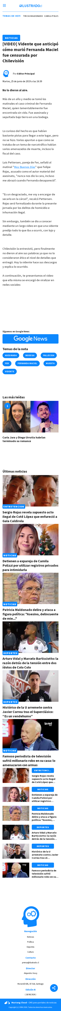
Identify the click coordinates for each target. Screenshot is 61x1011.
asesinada (11, 355)
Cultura (30, 952)
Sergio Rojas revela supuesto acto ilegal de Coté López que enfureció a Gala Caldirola (30, 516)
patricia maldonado (30, 16)
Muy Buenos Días (24, 167)
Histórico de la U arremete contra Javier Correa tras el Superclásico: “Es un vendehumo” (28, 711)
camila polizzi (50, 16)
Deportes (10, 652)
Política (30, 942)
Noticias (11, 37)
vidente (9, 371)
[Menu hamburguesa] (4, 6)
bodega (29, 355)
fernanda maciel (27, 363)
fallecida (48, 355)
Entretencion (13, 506)
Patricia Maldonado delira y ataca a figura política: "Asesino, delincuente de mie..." (30, 614)
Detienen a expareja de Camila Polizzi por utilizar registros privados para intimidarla (30, 565)
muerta (50, 363)
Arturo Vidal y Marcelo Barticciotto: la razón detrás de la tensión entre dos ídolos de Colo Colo (30, 662)
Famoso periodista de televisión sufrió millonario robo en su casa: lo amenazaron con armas (29, 760)
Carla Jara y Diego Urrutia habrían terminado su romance (24, 439)
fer (7, 363)
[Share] (54, 988)
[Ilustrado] (30, 6)
